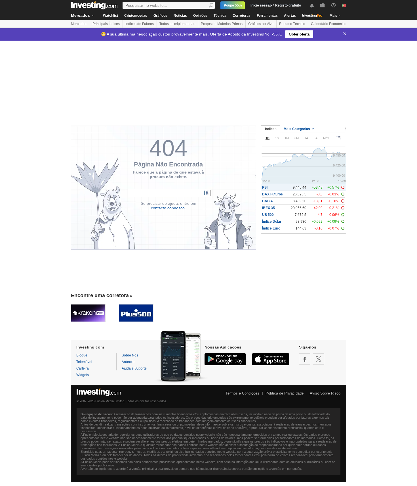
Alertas (290, 16)
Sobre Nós (130, 355)
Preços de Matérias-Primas (222, 24)
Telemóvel (84, 362)
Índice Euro (271, 228)
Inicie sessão (261, 5)
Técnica (220, 16)
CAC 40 (268, 201)
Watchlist (110, 16)
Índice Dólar (271, 222)
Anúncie (128, 362)
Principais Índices (106, 24)
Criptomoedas (135, 16)
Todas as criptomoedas (177, 24)
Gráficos (160, 16)
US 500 (268, 215)
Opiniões (200, 16)
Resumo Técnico (292, 24)
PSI (265, 187)
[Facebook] (304, 359)
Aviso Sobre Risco (325, 393)
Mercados (80, 15)
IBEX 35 (268, 208)
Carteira (82, 368)
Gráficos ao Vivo (260, 24)
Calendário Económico (328, 24)
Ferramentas (267, 16)
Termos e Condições (242, 393)
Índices (271, 129)
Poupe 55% (233, 5)
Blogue (81, 355)
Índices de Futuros (139, 24)
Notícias (180, 16)
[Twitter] (318, 359)
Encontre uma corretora (100, 295)
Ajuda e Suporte (134, 368)
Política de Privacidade (285, 393)
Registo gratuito (288, 5)
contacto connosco (168, 208)
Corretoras (241, 16)
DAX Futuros (272, 194)
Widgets (82, 375)
